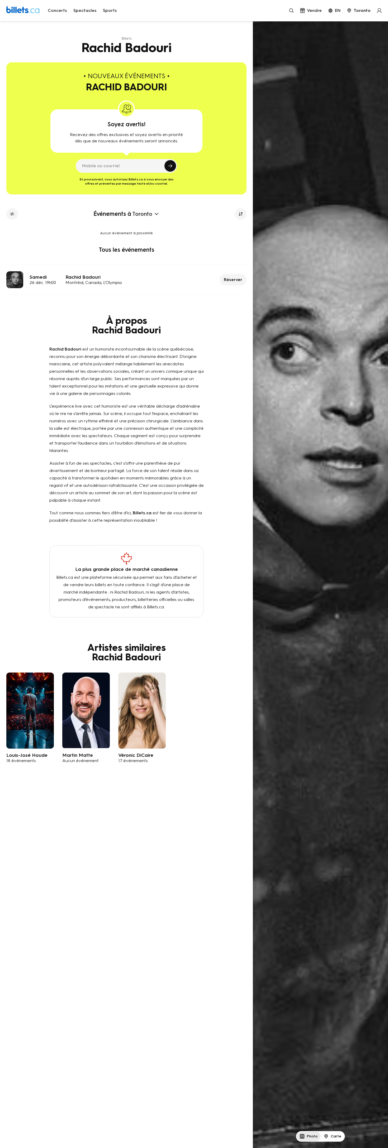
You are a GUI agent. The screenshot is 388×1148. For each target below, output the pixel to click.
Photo (312, 1136)
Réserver (233, 279)
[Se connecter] (379, 10)
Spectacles (85, 10)
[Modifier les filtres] (12, 214)
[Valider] (170, 166)
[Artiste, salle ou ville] (291, 10)
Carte (336, 1136)
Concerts (57, 10)
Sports (110, 10)
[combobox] (359, 10)
